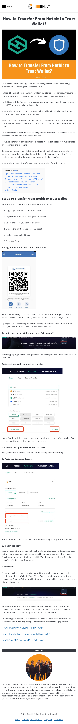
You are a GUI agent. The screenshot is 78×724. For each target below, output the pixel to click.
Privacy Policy (36, 719)
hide (15, 171)
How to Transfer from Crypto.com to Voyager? (23, 628)
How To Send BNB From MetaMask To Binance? (23, 640)
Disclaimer (58, 719)
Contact (25, 719)
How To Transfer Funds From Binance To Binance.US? (26, 634)
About (17, 719)
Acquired (48, 719)
